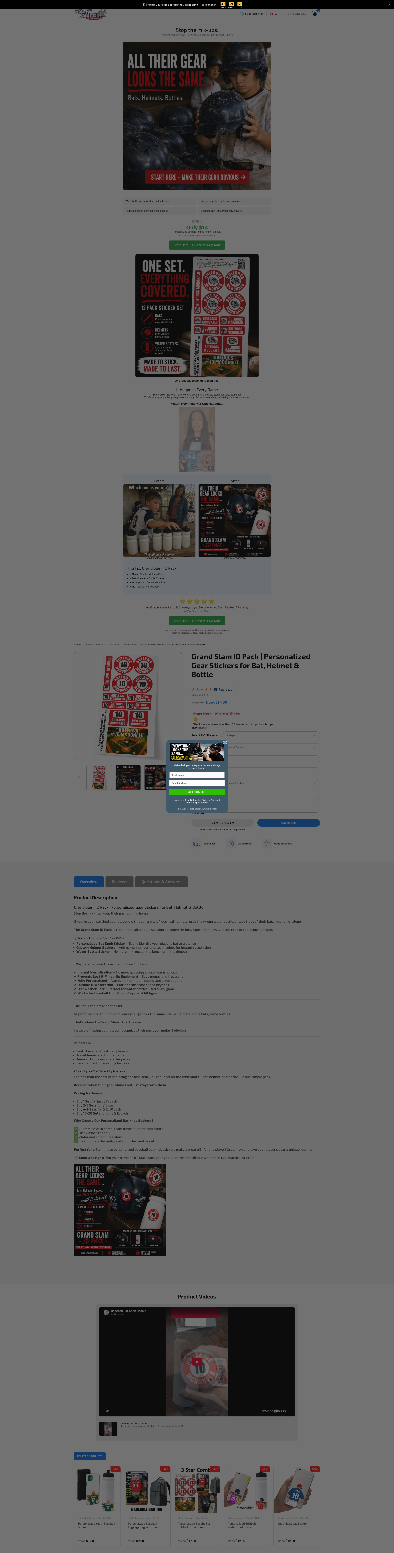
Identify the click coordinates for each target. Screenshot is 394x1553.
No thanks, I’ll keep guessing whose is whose (197, 809)
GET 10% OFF (197, 792)
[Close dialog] (225, 742)
